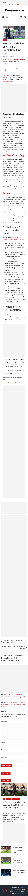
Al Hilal (6, 193)
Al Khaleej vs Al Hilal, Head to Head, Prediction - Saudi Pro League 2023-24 (13, 697)
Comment (4, 721)
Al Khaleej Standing (13, 155)
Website (3, 757)
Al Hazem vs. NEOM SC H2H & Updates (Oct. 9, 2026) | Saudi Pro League (18, 861)
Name (3, 742)
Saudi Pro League (13, 59)
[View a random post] (25, 17)
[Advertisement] (14, 98)
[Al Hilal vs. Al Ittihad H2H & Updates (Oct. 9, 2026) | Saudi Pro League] (6, 873)
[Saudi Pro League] (3, 17)
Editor (12, 56)
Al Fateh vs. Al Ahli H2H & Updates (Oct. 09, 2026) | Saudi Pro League (14, 805)
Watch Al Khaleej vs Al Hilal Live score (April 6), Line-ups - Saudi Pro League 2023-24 (13, 705)
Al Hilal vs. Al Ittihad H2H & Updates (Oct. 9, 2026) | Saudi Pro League (19, 872)
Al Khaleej (5, 75)
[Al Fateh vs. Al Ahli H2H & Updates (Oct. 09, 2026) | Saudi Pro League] (14, 789)
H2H (4, 798)
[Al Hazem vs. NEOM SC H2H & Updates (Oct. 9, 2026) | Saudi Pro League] (6, 862)
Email (2, 750)
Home (4, 59)
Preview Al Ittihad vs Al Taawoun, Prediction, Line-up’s (13, 641)
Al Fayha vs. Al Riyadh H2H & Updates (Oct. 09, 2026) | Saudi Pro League (19, 850)
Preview (5, 39)
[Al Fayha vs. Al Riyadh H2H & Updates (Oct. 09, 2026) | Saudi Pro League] (6, 851)
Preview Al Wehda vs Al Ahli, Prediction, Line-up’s (13, 647)
